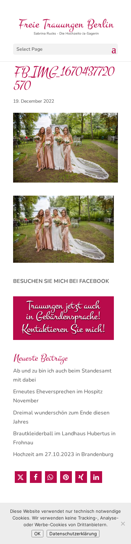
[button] (21, 477)
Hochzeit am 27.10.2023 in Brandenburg (63, 454)
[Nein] (122, 523)
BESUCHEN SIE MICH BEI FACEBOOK (61, 281)
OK (37, 533)
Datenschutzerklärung (73, 533)
